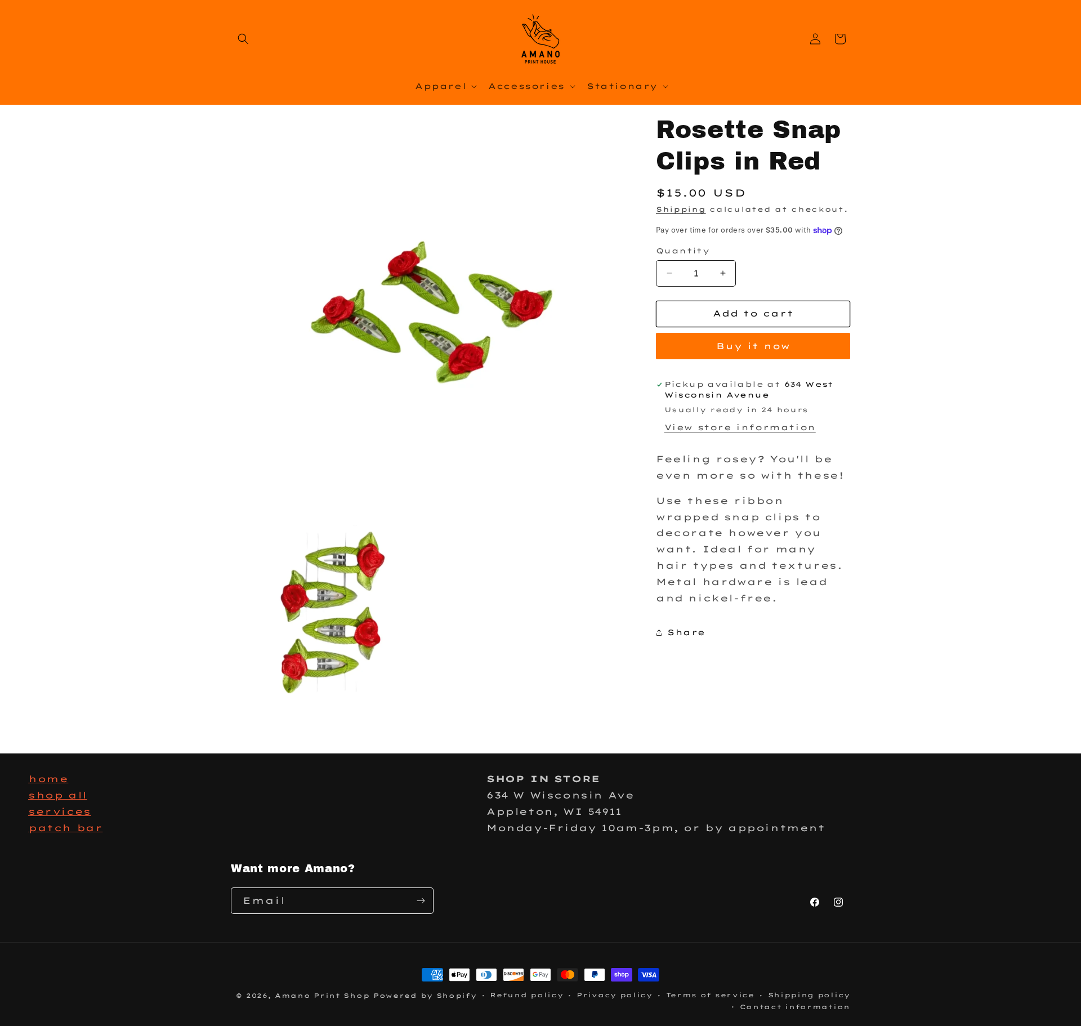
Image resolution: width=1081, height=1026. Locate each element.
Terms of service (710, 995)
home (48, 778)
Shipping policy (809, 995)
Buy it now (753, 346)
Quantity (682, 250)
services (59, 811)
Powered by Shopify (425, 996)
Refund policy (526, 995)
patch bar (65, 827)
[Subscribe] (420, 900)
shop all (57, 795)
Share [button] (686, 632)
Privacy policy (615, 995)
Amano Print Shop (322, 996)
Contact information (795, 1007)
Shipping (681, 209)
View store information (740, 427)
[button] (243, 38)
